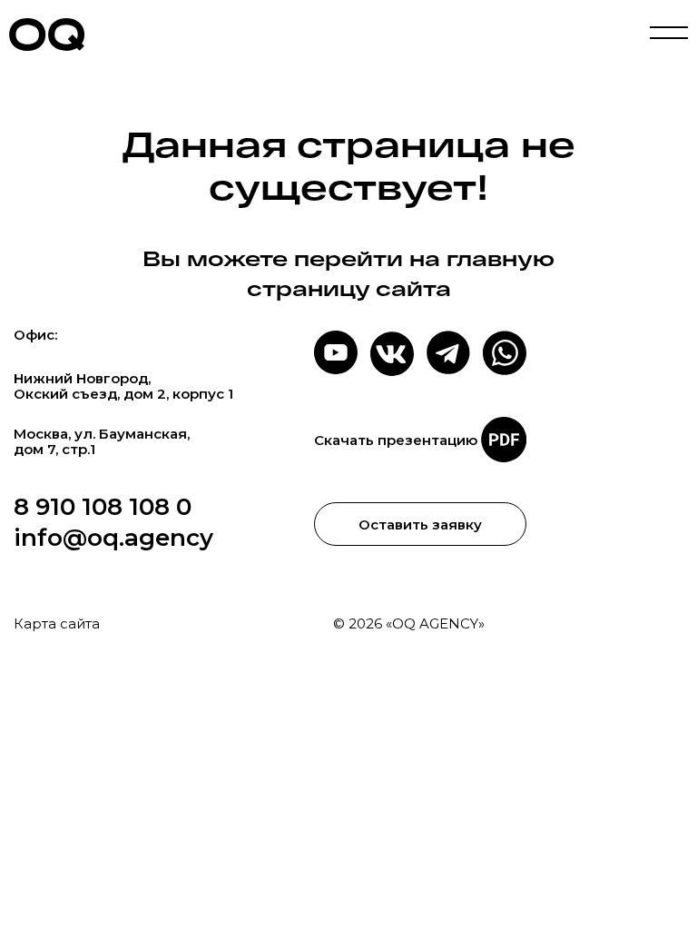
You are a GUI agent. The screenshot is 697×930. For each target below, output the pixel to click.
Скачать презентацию (395, 440)
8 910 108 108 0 (102, 506)
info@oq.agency (113, 537)
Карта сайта (57, 623)
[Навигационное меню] (669, 34)
